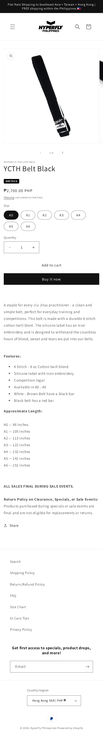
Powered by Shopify (70, 728)
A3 (62, 215)
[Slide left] (40, 152)
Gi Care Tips (19, 618)
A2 (44, 215)
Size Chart (18, 607)
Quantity (10, 237)
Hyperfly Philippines (43, 728)
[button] (12, 26)
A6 (28, 226)
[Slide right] (62, 152)
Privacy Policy (21, 629)
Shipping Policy (22, 573)
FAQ (13, 595)
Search (15, 561)
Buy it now (51, 279)
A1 (28, 215)
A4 (78, 215)
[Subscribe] (87, 667)
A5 (11, 226)
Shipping (9, 197)
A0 (11, 215)
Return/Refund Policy (27, 584)
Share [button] (14, 525)
